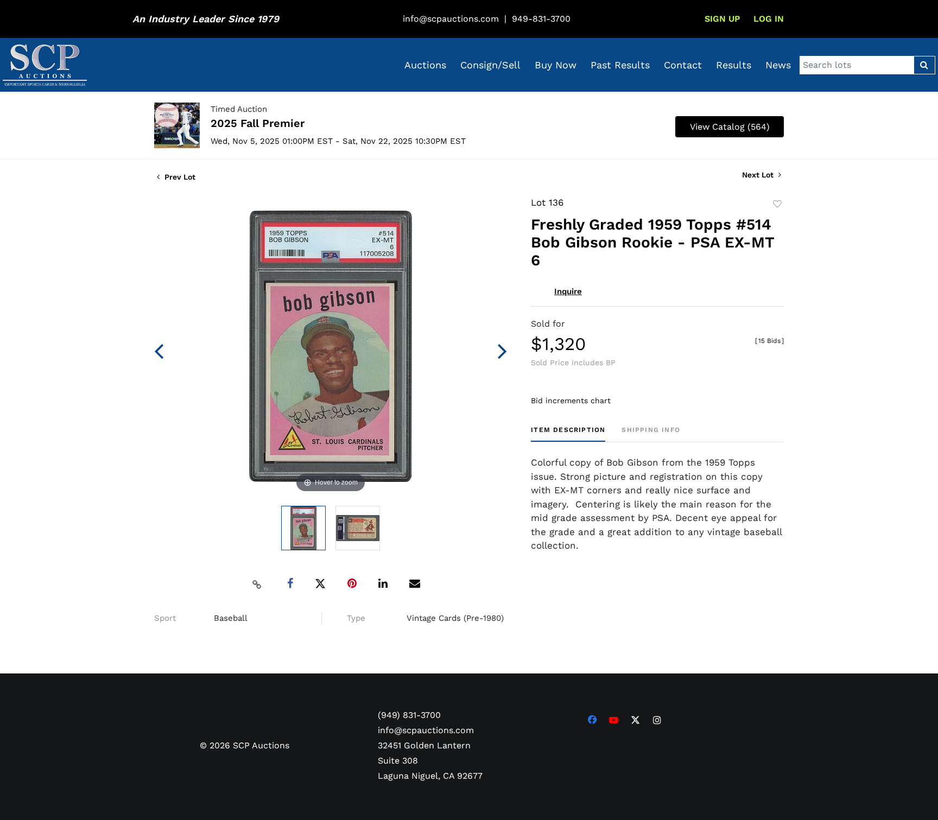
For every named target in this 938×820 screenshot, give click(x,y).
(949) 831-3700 (409, 715)
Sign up (722, 19)
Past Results (620, 65)
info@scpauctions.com (451, 19)
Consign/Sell (490, 65)
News (778, 65)
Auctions (425, 65)
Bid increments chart (571, 400)
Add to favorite (777, 204)
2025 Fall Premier (258, 123)
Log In (768, 19)
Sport (165, 618)
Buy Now (555, 65)
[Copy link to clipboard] (257, 583)
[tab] (568, 434)
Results (733, 65)
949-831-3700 (541, 19)
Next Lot (759, 174)
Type (356, 618)
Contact (683, 65)
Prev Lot (178, 177)
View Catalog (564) (730, 127)
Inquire (568, 291)
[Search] (924, 65)
